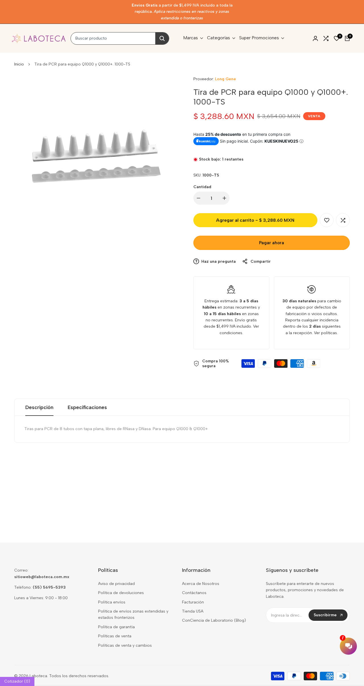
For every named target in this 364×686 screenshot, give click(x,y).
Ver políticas (325, 332)
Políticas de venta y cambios (125, 645)
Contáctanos (194, 592)
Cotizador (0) (17, 681)
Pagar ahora (271, 242)
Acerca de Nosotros (200, 583)
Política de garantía (116, 627)
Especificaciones (87, 407)
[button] (327, 220)
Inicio (19, 64)
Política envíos (111, 602)
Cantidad (202, 186)
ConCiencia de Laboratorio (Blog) (214, 620)
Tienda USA (192, 611)
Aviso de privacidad (116, 583)
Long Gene (225, 79)
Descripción (39, 407)
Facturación (193, 602)
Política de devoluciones (121, 592)
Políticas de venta (114, 636)
